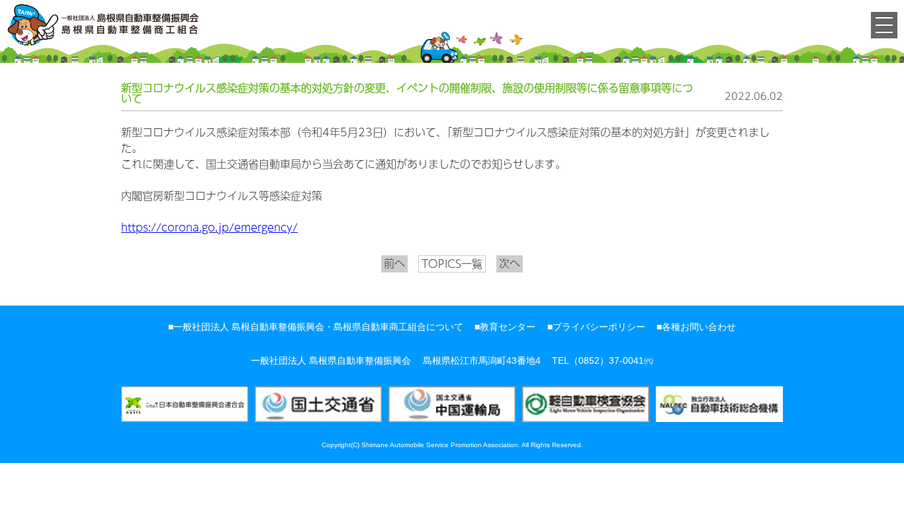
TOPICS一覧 (452, 263)
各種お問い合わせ (699, 327)
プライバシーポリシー (599, 327)
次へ (509, 263)
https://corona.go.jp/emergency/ (209, 227)
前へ (394, 263)
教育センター (507, 327)
